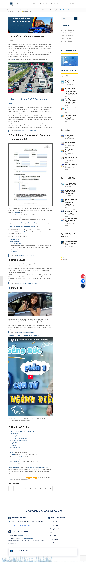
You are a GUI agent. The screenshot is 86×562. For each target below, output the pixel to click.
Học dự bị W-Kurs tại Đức (71, 158)
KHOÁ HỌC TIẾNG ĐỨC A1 (67, 30)
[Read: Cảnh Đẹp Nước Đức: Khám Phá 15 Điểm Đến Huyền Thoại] (62, 99)
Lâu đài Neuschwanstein (16, 450)
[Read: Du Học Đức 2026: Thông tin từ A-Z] (62, 136)
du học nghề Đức (32, 467)
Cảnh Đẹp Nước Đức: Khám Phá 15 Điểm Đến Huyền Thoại (71, 100)
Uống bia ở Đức (14, 463)
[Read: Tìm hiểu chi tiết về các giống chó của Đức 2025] (62, 116)
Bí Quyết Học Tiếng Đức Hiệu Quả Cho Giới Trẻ (71, 243)
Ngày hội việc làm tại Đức (70, 81)
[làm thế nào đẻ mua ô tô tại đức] (30, 25)
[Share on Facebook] (11, 488)
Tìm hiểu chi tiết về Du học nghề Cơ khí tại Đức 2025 (71, 211)
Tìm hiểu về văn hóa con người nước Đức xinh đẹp (22, 431)
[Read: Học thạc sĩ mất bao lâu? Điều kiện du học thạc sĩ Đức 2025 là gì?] (62, 200)
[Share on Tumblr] (35, 488)
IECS (14, 59)
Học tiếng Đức (53, 543)
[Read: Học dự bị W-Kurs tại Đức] (62, 158)
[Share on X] (16, 488)
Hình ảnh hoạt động (55, 525)
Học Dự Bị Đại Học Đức (70, 143)
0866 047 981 (17, 526)
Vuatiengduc (16, 467)
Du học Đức (53, 536)
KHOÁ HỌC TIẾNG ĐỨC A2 (67, 33)
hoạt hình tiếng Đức (15, 447)
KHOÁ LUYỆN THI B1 (66, 38)
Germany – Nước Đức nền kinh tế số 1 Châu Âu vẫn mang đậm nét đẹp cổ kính (71, 91)
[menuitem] (12, 4)
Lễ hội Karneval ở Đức (70, 108)
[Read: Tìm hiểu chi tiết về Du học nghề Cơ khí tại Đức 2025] (62, 210)
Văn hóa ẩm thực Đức (15, 459)
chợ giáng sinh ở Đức (18, 456)
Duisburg (12, 454)
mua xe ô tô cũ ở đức (23, 479)
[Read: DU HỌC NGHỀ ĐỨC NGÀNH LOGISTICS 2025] (62, 219)
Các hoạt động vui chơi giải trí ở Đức (18, 438)
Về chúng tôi (53, 522)
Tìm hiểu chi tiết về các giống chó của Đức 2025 (71, 116)
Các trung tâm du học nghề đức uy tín (71, 184)
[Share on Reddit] (45, 488)
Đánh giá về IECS (54, 529)
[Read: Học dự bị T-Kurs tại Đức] (62, 165)
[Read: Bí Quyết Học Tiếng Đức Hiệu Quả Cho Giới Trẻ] (62, 242)
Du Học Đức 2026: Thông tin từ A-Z (70, 136)
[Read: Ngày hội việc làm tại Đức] (62, 82)
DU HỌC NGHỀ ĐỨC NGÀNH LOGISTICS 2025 (71, 220)
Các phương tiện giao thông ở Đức (27, 283)
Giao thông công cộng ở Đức (25, 332)
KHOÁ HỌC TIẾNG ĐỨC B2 (67, 41)
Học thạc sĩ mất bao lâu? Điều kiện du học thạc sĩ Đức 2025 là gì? (71, 202)
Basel (11, 452)
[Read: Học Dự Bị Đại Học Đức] (62, 143)
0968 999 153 (26, 526)
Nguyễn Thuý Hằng (19, 40)
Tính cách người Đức (15, 433)
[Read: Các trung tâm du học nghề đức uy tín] (62, 184)
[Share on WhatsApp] (20, 488)
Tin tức (51, 532)
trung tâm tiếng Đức (43, 467)
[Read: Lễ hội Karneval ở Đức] (62, 108)
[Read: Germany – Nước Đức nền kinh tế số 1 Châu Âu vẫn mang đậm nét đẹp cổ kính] (62, 89)
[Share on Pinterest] (25, 488)
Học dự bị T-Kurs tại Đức (71, 165)
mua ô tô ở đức (14, 479)
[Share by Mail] (50, 488)
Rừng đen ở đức (14, 443)
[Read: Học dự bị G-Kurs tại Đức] (62, 150)
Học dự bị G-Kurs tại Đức (71, 150)
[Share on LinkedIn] (30, 488)
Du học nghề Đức (54, 539)
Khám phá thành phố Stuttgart (26, 255)
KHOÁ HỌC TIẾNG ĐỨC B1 (67, 35)
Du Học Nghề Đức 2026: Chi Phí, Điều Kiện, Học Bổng (70, 192)
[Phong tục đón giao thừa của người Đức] (1, 281)
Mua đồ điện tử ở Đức (15, 461)
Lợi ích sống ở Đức (14, 436)
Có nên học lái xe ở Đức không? (26, 130)
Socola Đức (13, 445)
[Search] (30, 11)
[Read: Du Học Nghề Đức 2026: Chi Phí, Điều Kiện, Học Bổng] (62, 191)
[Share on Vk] (40, 488)
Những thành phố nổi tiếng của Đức (18, 440)
